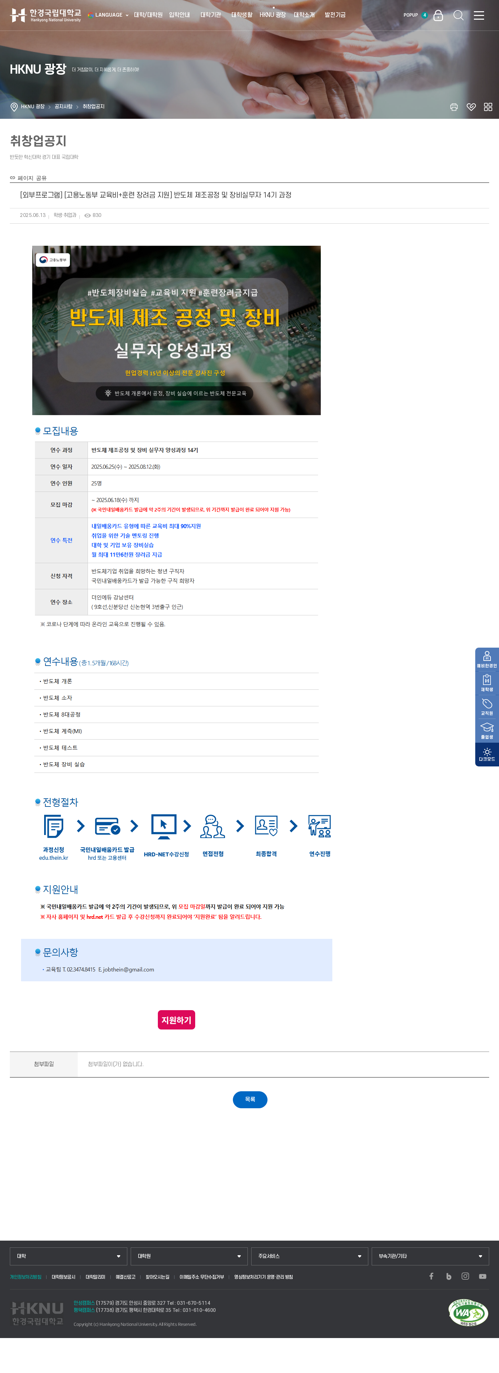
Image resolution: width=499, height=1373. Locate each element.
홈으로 (14, 106)
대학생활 (241, 15)
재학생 (487, 689)
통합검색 (458, 15)
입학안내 (179, 15)
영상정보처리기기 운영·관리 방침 (263, 1277)
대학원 (144, 1256)
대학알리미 (95, 1277)
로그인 (438, 15)
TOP (485, 1365)
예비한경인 (487, 666)
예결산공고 (125, 1277)
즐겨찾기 (471, 106)
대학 (21, 1256)
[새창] (431, 1276)
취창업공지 (93, 107)
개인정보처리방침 (25, 1277)
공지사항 (63, 107)
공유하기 (488, 106)
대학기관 (210, 15)
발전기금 (335, 15)
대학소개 (304, 15)
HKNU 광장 (273, 15)
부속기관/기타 (393, 1256)
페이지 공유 (31, 177)
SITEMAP (479, 15)
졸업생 (487, 737)
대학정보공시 (63, 1277)
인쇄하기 (454, 106)
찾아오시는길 (157, 1277)
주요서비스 (269, 1256)
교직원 (487, 713)
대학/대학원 (148, 15)
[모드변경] (487, 754)
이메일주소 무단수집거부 (202, 1277)
